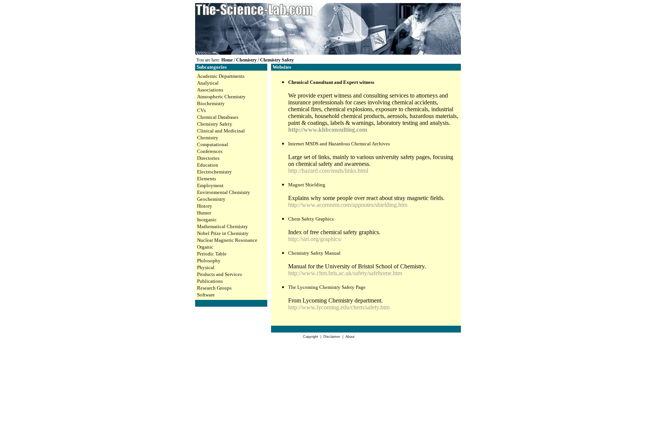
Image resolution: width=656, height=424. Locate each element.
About (350, 337)
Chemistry (246, 60)
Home (227, 60)
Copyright (310, 337)
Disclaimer (331, 337)
